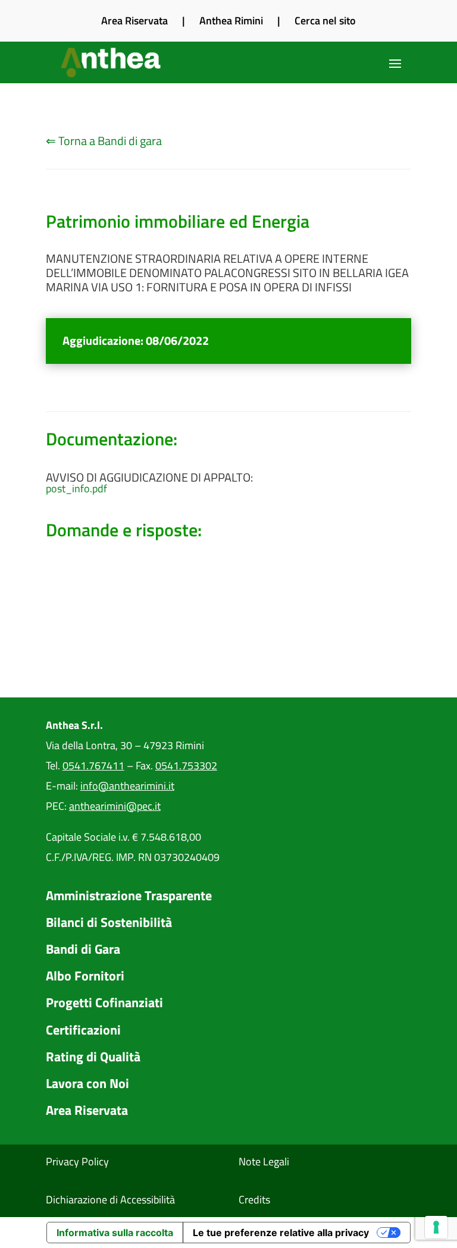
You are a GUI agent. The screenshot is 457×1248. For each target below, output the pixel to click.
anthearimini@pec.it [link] (115, 806)
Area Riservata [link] (134, 20)
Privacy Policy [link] (77, 1161)
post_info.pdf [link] (76, 488)
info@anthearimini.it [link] (127, 786)
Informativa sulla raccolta (115, 1232)
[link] (112, 62)
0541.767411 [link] (93, 765)
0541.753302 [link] (186, 765)
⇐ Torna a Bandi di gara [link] (104, 140)
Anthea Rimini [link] (231, 20)
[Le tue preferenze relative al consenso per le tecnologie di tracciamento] (436, 1227)
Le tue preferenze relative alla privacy (281, 1232)
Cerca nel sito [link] (325, 20)
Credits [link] (254, 1200)
